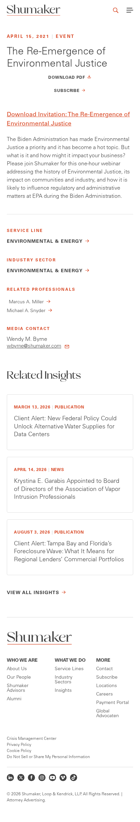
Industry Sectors (63, 680)
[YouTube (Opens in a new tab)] (52, 777)
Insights (63, 690)
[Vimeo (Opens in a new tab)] (63, 777)
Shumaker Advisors (18, 688)
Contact (104, 669)
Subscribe (107, 677)
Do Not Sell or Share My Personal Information (48, 757)
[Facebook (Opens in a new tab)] (31, 777)
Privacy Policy (19, 745)
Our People (19, 677)
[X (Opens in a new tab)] (20, 777)
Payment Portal (112, 703)
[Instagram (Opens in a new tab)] (42, 777)
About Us (17, 669)
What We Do (70, 660)
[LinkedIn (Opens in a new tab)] (10, 777)
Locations (106, 686)
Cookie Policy (19, 751)
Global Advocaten (107, 714)
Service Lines (69, 669)
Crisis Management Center (31, 739)
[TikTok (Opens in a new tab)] (73, 777)
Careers (104, 694)
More (103, 660)
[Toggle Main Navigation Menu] (130, 10)
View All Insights (33, 593)
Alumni (14, 699)
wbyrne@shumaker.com (34, 346)
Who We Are (22, 660)
